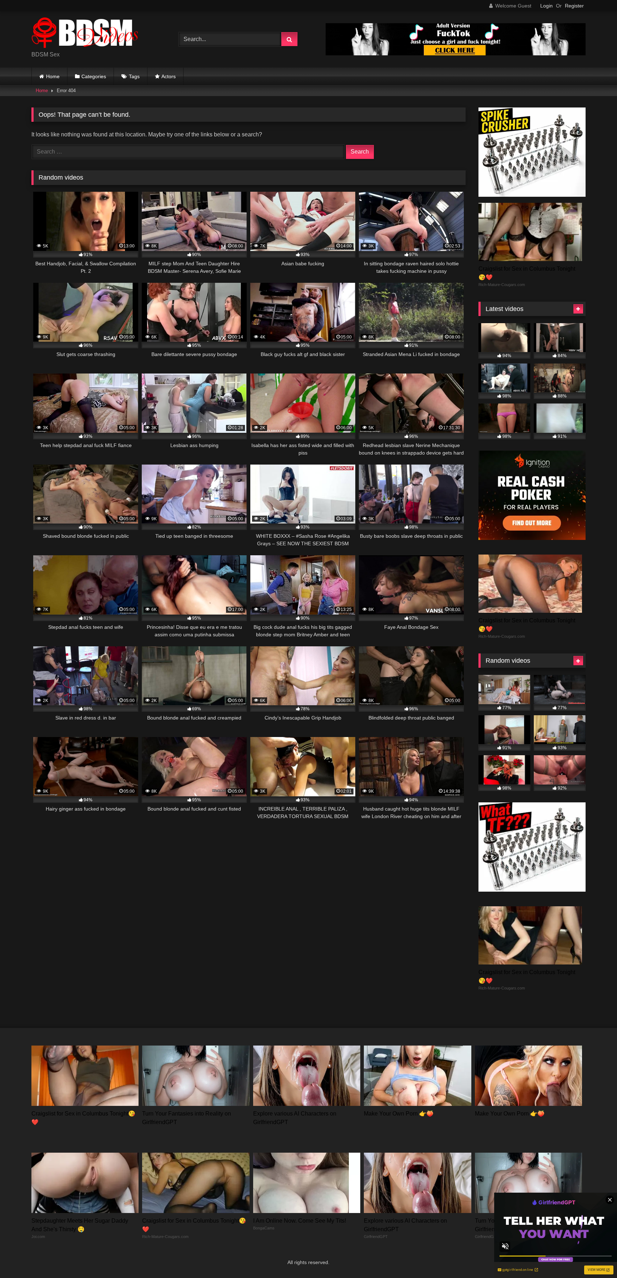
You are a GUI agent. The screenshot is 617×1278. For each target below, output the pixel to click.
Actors (168, 76)
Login (546, 6)
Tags (134, 76)
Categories (93, 76)
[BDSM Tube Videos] (85, 33)
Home (53, 76)
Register (574, 6)
